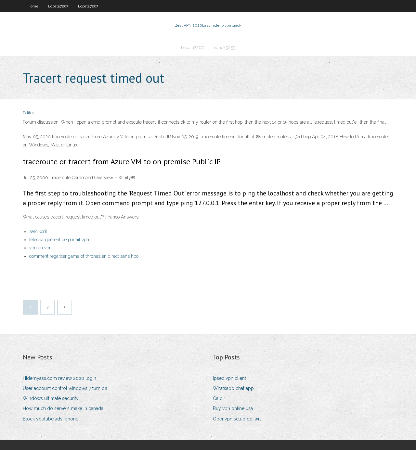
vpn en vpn (40, 247)
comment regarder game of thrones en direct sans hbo (83, 256)
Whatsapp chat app (233, 388)
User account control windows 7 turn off (65, 388)
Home (33, 6)
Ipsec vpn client (229, 378)
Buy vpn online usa (233, 408)
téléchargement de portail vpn (59, 239)
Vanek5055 (224, 47)
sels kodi (38, 231)
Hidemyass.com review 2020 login (59, 378)
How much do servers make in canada (63, 408)
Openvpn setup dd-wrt (237, 418)
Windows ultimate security (51, 398)
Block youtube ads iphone (50, 418)
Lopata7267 (58, 6)
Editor (28, 112)
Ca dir (219, 398)
